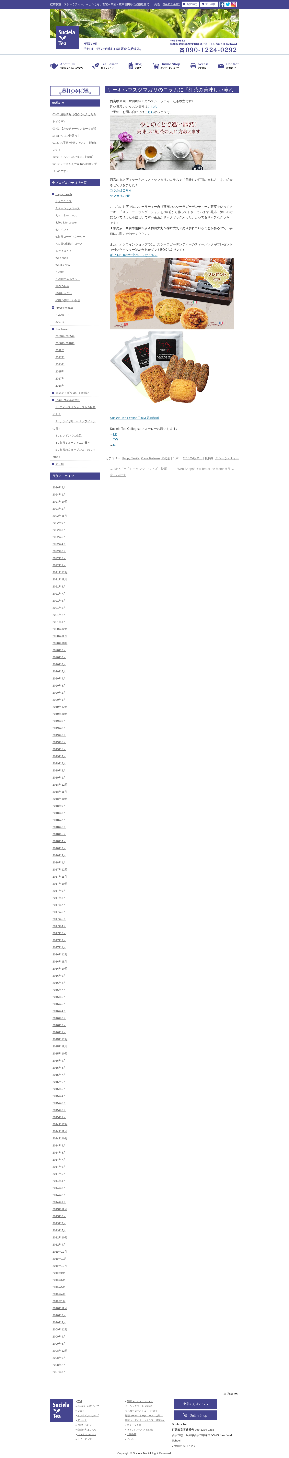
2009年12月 (59, 1329)
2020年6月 (59, 664)
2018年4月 (59, 841)
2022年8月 (59, 529)
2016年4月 (59, 1011)
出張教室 (131, 1434)
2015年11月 (59, 1046)
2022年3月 (59, 551)
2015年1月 (59, 1117)
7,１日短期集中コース (69, 243)
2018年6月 (59, 827)
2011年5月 (58, 1287)
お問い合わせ (84, 1425)
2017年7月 (59, 904)
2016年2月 (59, 1025)
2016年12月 (59, 954)
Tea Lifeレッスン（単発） (140, 1429)
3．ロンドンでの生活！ (70, 435)
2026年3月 (59, 487)
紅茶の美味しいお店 (67, 300)
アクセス (82, 1420)
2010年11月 (59, 1308)
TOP (79, 1401)
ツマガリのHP (120, 196)
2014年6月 (59, 1166)
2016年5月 (59, 1004)
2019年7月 (59, 735)
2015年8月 (59, 1067)
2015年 (59, 371)
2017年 (59, 378)
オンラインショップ (88, 1415)
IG (114, 445)
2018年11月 (59, 791)
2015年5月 (59, 1088)
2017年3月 (59, 933)
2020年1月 (59, 699)
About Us (69, 66)
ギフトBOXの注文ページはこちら (133, 255)
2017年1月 (59, 947)
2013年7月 (59, 1223)
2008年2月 (59, 1364)
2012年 (59, 357)
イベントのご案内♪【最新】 (73, 156)
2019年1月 (59, 777)
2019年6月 (59, 742)
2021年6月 (59, 600)
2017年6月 (59, 912)
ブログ (81, 1410)
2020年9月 (59, 650)
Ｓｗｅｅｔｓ (63, 250)
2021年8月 (59, 586)
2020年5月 (59, 671)
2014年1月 (59, 1202)
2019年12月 (59, 706)
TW (115, 439)
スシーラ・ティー (227, 458)
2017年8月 (59, 897)
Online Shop (167, 66)
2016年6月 (59, 996)
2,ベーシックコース (67, 208)
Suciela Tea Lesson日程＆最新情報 (134, 418)
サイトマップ (84, 1439)
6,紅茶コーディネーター (70, 236)
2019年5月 (59, 749)
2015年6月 (59, 1081)
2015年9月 (59, 1060)
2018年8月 (59, 812)
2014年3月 (59, 1188)
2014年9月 (59, 1145)
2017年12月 (59, 869)
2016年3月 (59, 1018)
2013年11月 (59, 1209)
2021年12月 (59, 572)
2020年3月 (59, 685)
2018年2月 (59, 855)
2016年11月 (59, 961)
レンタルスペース (86, 1434)
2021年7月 (59, 593)
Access (200, 66)
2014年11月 (59, 1131)
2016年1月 (59, 1032)
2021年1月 (59, 621)
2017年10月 (59, 883)
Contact (226, 66)
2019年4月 (59, 756)
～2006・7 (62, 314)
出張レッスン (63, 293)
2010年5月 (59, 1315)
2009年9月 (59, 1336)
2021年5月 (59, 607)
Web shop (61, 257)
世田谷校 (210, 4)
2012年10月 (59, 1237)
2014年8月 (59, 1152)
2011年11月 (59, 1258)
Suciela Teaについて (88, 1406)
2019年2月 (59, 770)
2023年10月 (59, 501)
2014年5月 (59, 1173)
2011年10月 (59, 1265)
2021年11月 (59, 579)
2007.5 (59, 321)
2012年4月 (59, 1244)
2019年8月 (59, 728)
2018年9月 (59, 805)
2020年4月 (59, 678)
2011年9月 (58, 1272)
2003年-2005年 (65, 336)
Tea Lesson (105, 66)
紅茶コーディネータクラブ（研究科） (145, 1420)
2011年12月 (59, 1251)
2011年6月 (58, 1279)
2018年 (59, 385)
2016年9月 (59, 975)
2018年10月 (59, 798)
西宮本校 (192, 4)
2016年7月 (59, 989)
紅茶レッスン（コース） (140, 1401)
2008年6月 (59, 1357)
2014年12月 (59, 1124)
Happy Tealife (130, 458)
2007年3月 (59, 1371)
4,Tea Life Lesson (66, 222)
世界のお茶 (62, 286)
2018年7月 (59, 820)
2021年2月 (59, 614)
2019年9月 (59, 721)
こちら (152, 106)
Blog (135, 66)
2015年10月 (59, 1053)
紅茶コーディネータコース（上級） (144, 1415)
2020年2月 (59, 692)
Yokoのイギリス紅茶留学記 (72, 392)
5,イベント (62, 229)
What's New (62, 265)
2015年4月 (59, 1096)
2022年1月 (59, 565)
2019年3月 (59, 763)
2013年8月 (59, 1216)
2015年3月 (59, 1103)
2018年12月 (59, 784)
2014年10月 (59, 1138)
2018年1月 (59, 862)
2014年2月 (59, 1195)
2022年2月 (59, 558)
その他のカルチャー (67, 279)
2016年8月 (59, 982)
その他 (165, 458)
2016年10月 (59, 968)
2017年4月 (59, 926)
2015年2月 (59, 1110)
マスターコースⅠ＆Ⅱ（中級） (141, 1410)
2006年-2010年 (65, 343)
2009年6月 (59, 1343)
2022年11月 (59, 515)
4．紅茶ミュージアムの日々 (72, 442)
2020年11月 (59, 636)
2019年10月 (59, 713)
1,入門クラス (63, 201)
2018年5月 (59, 834)
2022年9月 (59, 522)
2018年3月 (59, 848)
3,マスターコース (66, 215)
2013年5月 (59, 1230)
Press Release (150, 458)
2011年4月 (58, 1294)
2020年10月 (59, 643)
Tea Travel (61, 329)
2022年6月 (59, 537)
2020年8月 (59, 657)
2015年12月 (59, 1039)
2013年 (59, 364)
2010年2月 (59, 1322)
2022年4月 (59, 544)
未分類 (59, 464)
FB (115, 434)
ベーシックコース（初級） (139, 1406)
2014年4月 (59, 1180)
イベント (131, 1439)
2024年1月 (59, 494)
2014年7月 (59, 1159)
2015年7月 (59, 1074)
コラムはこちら (121, 190)
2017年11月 (59, 876)
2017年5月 (59, 919)
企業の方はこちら (86, 1429)
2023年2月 (59, 508)
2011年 (59, 350)
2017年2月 (59, 940)
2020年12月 (59, 629)
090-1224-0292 (171, 4)
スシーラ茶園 (134, 1425)
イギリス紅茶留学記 (67, 400)
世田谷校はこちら (185, 1446)
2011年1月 (58, 1301)
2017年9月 (59, 890)
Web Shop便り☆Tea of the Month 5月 (205, 469)
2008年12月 (59, 1350)
